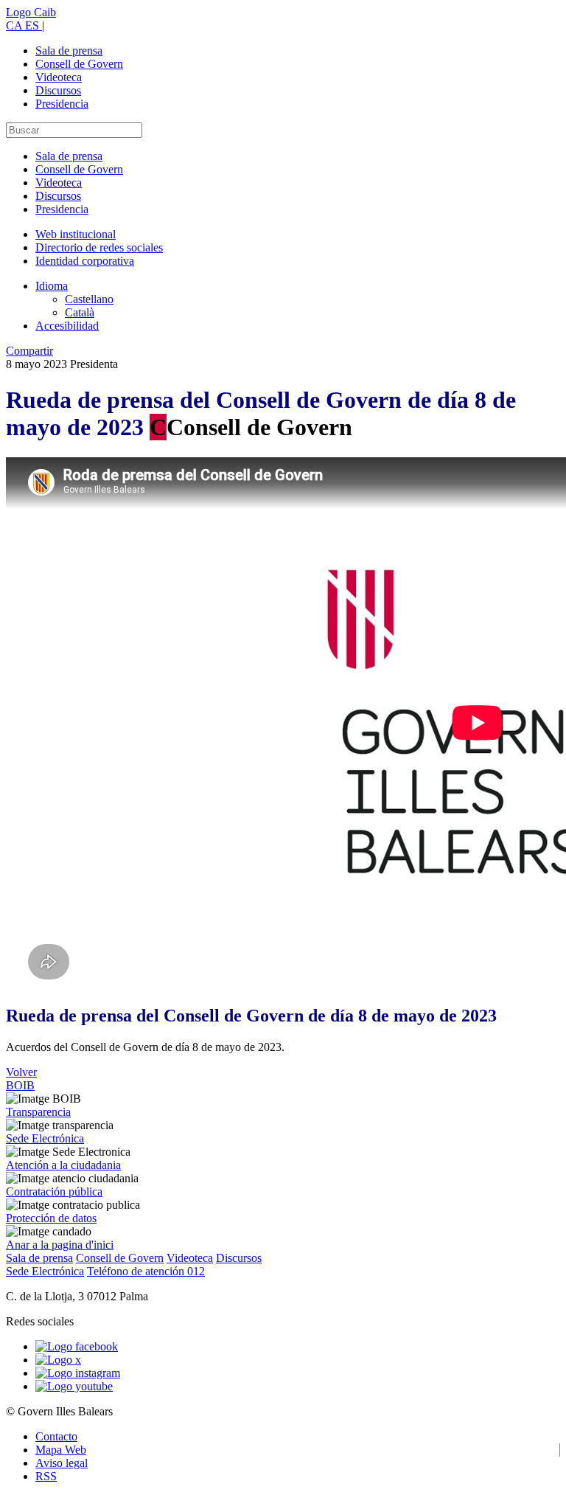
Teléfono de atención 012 (146, 1271)
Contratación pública (54, 1191)
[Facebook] (76, 1346)
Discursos (58, 90)
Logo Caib (31, 12)
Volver (21, 1072)
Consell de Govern (79, 64)
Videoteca (58, 77)
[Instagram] (77, 1373)
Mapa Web (60, 1449)
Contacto (56, 1436)
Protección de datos (51, 1218)
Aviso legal (61, 1463)
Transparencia (38, 1112)
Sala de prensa (68, 50)
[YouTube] (74, 1386)
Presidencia (61, 103)
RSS (46, 1476)
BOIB (20, 1085)
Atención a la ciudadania (63, 1165)
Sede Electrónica (45, 1138)
